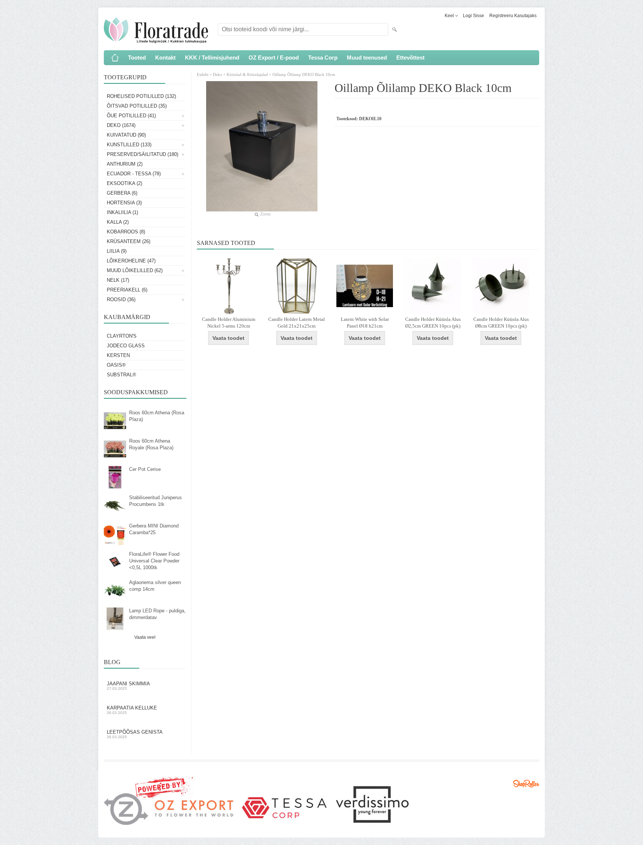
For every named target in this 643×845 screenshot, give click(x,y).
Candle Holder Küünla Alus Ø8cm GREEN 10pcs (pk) (501, 322)
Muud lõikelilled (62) (135, 270)
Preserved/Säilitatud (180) (142, 154)
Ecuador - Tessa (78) (134, 173)
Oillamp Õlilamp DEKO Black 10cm (303, 74)
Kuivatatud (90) (126, 135)
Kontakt (165, 57)
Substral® (121, 374)
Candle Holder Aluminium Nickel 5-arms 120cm (228, 322)
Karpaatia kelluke (132, 710)
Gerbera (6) (122, 193)
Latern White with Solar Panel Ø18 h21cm (365, 322)
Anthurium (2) (125, 164)
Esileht (203, 74)
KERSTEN (118, 355)
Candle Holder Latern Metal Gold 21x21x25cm (296, 322)
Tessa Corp (323, 57)
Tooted (137, 57)
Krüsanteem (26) (128, 241)
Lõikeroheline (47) (131, 261)
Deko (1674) (121, 125)
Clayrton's (122, 336)
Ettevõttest (410, 57)
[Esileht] (115, 57)
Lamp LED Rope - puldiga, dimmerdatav (157, 614)
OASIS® (116, 365)
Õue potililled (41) (131, 115)
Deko (217, 74)
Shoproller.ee (526, 783)
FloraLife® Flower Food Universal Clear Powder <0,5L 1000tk (154, 560)
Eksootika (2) (124, 183)
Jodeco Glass (126, 345)
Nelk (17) (118, 280)
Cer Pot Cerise (145, 469)
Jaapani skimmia (128, 686)
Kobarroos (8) (126, 232)
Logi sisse (473, 15)
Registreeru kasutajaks (513, 15)
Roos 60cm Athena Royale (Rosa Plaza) (151, 444)
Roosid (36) (121, 299)
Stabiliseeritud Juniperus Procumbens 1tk (155, 501)
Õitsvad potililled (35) (137, 106)
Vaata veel (145, 637)
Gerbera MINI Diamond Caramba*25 (154, 529)
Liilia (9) (117, 251)
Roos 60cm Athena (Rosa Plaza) (156, 416)
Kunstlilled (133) (129, 144)
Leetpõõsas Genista (135, 734)
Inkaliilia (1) (122, 212)
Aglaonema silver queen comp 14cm (155, 586)
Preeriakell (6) (127, 290)
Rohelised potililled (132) (141, 96)
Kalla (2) (118, 222)
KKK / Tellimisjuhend (212, 57)
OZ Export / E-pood (274, 57)
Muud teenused (367, 57)
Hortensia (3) (124, 202)
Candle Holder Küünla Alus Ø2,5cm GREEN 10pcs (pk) (433, 322)
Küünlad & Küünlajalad (247, 74)
